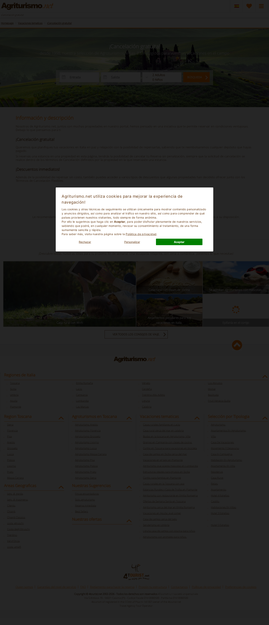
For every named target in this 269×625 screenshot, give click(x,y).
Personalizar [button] (132, 242)
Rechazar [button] (85, 242)
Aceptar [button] (179, 242)
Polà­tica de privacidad (141, 234)
